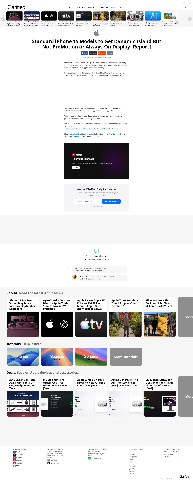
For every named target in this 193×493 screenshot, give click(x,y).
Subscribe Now (96, 458)
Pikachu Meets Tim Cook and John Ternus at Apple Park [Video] (100, 23)
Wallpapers (133, 457)
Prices (131, 459)
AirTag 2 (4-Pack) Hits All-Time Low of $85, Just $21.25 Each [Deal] (125, 382)
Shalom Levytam (107, 57)
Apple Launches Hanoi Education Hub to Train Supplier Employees (134, 23)
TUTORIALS (81, 7)
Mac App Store (55, 463)
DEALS (122, 7)
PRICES (113, 7)
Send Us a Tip (168, 454)
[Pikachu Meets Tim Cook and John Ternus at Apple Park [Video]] (101, 20)
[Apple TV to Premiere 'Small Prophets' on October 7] (118, 20)
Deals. (11, 372)
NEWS (71, 7)
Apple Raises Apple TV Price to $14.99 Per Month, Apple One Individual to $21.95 (66, 24)
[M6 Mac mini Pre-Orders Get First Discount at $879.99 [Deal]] (84, 20)
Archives (132, 471)
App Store (53, 460)
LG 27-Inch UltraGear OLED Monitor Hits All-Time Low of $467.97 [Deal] (160, 384)
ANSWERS (104, 7)
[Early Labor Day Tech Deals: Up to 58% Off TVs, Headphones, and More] (32, 20)
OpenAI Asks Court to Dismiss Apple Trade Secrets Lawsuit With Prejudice (47, 24)
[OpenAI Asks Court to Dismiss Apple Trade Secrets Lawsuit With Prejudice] (49, 20)
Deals (131, 461)
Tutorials (132, 454)
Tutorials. (14, 344)
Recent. (12, 293)
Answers (132, 464)
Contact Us (167, 457)
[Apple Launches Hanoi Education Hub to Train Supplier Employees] (135, 20)
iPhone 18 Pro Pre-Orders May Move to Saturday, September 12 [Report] (14, 23)
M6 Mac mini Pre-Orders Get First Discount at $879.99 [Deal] (83, 23)
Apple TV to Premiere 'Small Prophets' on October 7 (116, 23)
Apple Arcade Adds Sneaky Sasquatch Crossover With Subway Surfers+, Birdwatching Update (170, 24)
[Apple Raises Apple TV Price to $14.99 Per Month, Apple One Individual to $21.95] (66, 20)
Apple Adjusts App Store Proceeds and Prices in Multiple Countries (152, 23)
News (131, 452)
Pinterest (19, 457)
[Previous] (3, 19)
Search (131, 473)
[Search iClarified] (186, 7)
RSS (17, 466)
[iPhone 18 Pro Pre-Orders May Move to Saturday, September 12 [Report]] (14, 20)
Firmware (132, 466)
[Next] (190, 19)
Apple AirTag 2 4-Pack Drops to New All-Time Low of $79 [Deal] (91, 382)
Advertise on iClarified (171, 452)
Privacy (187, 479)
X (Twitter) (19, 455)
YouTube (19, 463)
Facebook (19, 452)
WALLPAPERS (92, 7)
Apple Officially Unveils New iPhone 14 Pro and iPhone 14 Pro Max (92, 129)
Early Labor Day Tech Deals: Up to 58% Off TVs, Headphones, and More (31, 23)
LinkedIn (19, 460)
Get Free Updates (111, 201)
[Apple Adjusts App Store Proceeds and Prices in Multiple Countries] (153, 20)
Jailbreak (132, 469)
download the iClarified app (81, 134)
